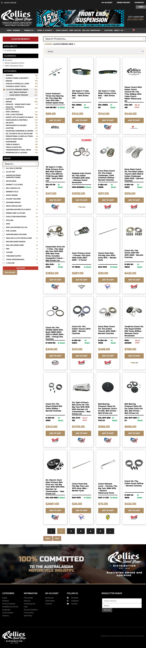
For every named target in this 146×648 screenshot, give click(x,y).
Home (9, 30)
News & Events (44, 30)
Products (28, 30)
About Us (118, 30)
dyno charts (62, 30)
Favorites (139, 3)
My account (107, 3)
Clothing (108, 30)
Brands (16, 30)
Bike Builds (75, 30)
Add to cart (55, 120)
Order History (123, 3)
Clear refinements (20, 39)
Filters (47, 538)
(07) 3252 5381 (135, 19)
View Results (10, 272)
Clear (57, 538)
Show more (20, 268)
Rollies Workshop (91, 30)
